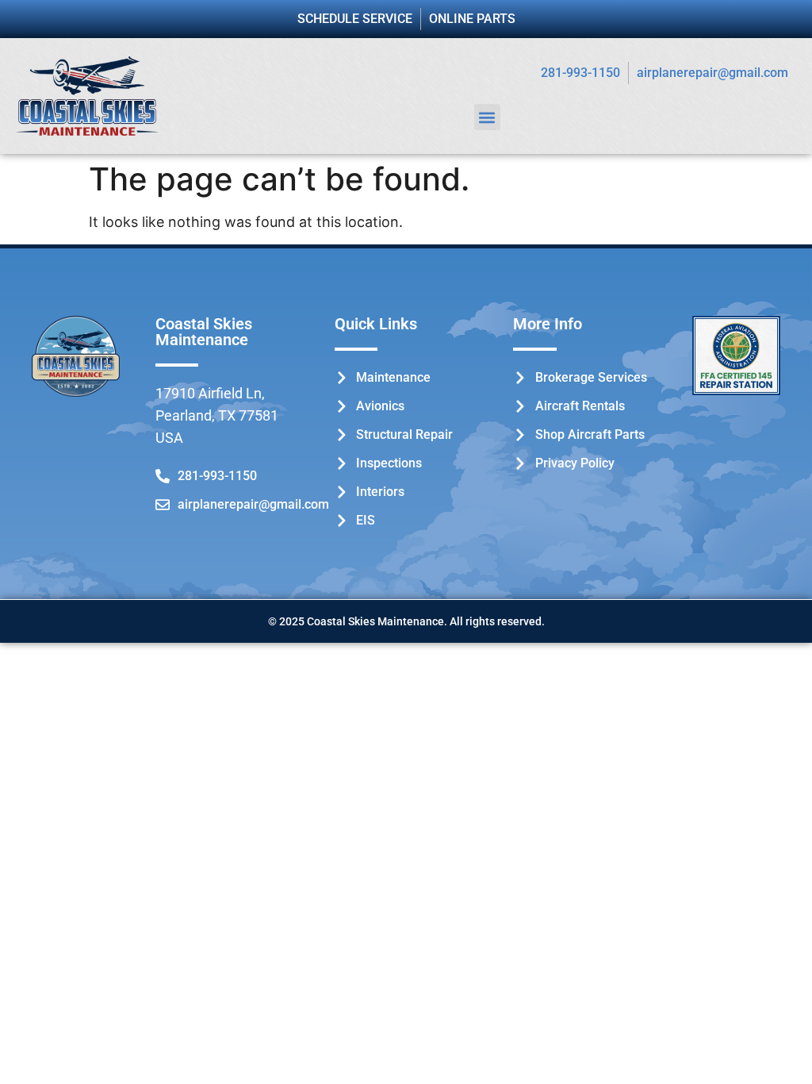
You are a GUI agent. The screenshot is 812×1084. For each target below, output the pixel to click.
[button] (487, 117)
